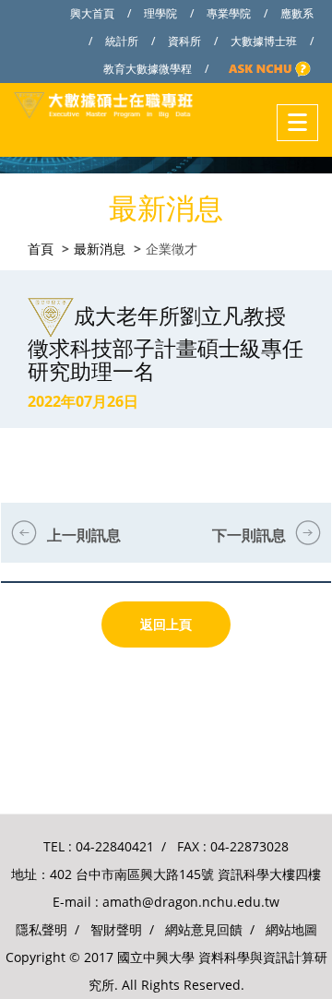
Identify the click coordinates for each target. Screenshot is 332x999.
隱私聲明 (41, 929)
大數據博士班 (264, 41)
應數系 (297, 13)
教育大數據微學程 (147, 69)
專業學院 (229, 13)
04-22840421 (115, 846)
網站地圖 (291, 929)
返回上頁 (166, 624)
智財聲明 (116, 929)
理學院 (160, 13)
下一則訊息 (249, 535)
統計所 (121, 41)
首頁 (40, 248)
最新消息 (99, 248)
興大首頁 (92, 13)
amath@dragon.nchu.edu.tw (190, 901)
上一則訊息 (84, 535)
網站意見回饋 (204, 929)
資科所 (184, 41)
